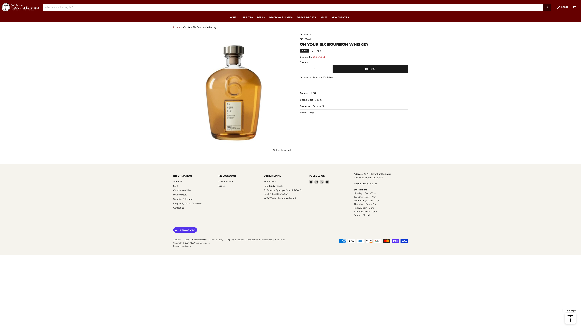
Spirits (247, 17)
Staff (323, 17)
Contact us (178, 207)
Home (176, 27)
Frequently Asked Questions (187, 203)
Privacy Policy (180, 194)
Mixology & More (280, 17)
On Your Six (306, 34)
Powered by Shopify (182, 246)
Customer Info (225, 181)
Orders (221, 185)
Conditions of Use (182, 190)
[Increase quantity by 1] (326, 69)
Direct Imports (306, 17)
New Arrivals (340, 17)
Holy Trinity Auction (273, 185)
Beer (260, 17)
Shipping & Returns (183, 199)
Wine (233, 17)
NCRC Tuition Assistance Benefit (280, 198)
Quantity (304, 62)
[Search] (547, 7)
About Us (178, 181)
